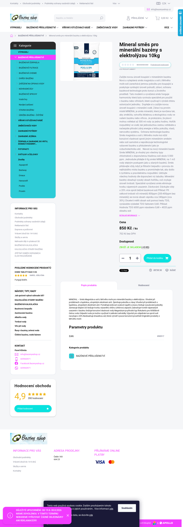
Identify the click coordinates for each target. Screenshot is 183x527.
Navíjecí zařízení (26, 105)
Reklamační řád (86, 3)
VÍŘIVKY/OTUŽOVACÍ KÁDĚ (30, 120)
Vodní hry (23, 99)
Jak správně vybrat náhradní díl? (29, 295)
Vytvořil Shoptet (144, 523)
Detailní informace (128, 215)
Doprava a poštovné (24, 229)
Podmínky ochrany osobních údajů (60, 3)
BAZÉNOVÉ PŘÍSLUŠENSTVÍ (31, 57)
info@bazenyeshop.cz (30, 354)
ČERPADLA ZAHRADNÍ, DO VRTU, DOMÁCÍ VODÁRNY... (33, 142)
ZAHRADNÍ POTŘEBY (27, 131)
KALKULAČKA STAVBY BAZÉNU (29, 249)
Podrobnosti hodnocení (160, 65)
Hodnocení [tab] (143, 285)
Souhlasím (127, 508)
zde (111, 508)
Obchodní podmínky (31, 3)
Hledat (101, 18)
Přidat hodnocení (25, 408)
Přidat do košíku (155, 258)
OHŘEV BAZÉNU (26, 78)
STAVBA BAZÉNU (26, 110)
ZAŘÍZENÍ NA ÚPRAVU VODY (31, 83)
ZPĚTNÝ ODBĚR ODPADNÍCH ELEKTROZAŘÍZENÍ (27, 254)
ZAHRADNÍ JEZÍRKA (27, 136)
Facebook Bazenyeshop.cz (32, 363)
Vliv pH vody (20, 326)
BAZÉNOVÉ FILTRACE (28, 68)
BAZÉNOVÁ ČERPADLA (29, 62)
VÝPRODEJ (23, 52)
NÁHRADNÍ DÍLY (26, 89)
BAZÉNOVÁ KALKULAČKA (26, 245)
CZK (164, 3)
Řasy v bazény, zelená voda (27, 330)
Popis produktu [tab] (89, 285)
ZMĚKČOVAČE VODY (27, 126)
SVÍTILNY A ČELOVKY (28, 154)
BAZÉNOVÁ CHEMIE (28, 73)
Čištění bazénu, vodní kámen (28, 335)
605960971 (25, 359)
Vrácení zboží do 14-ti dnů (26, 233)
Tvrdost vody (20, 322)
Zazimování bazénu (23, 313)
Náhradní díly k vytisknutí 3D (27, 241)
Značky (21, 159)
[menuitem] (17, 27)
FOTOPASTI (23, 149)
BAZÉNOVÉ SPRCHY (28, 94)
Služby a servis (21, 237)
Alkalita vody (20, 317)
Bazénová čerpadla (23, 309)
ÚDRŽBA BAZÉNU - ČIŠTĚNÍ (31, 115)
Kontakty (14, 3)
